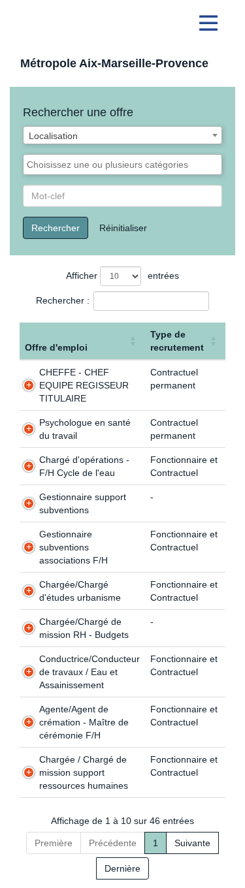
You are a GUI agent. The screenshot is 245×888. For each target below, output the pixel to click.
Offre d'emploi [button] (56, 347)
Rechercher (55, 228)
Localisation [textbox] (53, 136)
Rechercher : (63, 300)
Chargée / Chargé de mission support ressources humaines (83, 772)
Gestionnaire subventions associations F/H (73, 547)
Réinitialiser (123, 228)
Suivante (192, 843)
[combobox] (122, 135)
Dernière (122, 868)
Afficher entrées (122, 275)
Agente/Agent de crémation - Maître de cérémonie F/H (84, 722)
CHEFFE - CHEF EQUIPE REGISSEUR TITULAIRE (84, 385)
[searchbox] (122, 164)
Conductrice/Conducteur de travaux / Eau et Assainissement (89, 672)
